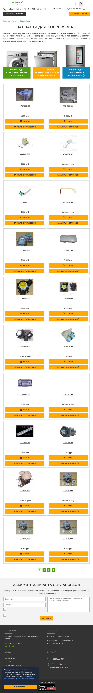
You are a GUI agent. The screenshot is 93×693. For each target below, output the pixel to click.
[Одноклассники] (9, 646)
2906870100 (68, 347)
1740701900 (25, 539)
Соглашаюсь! (20, 687)
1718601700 (68, 250)
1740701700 (25, 491)
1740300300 (68, 443)
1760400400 (68, 298)
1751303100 (68, 395)
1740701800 (68, 491)
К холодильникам (55, 644)
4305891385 (25, 154)
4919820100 (68, 202)
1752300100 (25, 106)
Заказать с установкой (25, 127)
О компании (10, 658)
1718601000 (25, 250)
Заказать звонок (79, 14)
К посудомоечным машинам (60, 640)
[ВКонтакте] (6, 646)
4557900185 (25, 443)
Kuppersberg (25, 21)
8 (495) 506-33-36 (37, 8)
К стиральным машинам (58, 637)
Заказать (46, 618)
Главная (6, 21)
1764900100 (68, 106)
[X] (13, 646)
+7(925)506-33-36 (17, 8)
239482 (25, 202)
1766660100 (25, 395)
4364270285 (68, 154)
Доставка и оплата (13, 665)
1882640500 (25, 347)
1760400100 (25, 298)
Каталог (15, 21)
